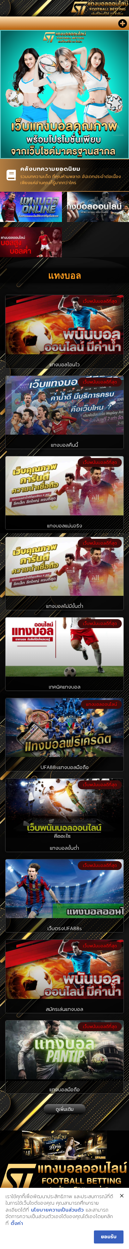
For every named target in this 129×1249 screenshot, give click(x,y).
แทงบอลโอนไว (65, 364)
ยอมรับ (109, 1236)
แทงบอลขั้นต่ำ (64, 848)
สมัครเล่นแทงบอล (64, 1009)
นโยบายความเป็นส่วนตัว (57, 1210)
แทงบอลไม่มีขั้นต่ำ (64, 606)
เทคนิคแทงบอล (64, 687)
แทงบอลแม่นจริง (64, 525)
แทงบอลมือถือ (65, 1089)
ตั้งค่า (17, 1223)
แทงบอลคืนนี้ (64, 445)
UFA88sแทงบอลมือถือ (65, 767)
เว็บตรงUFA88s (64, 928)
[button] (122, 23)
